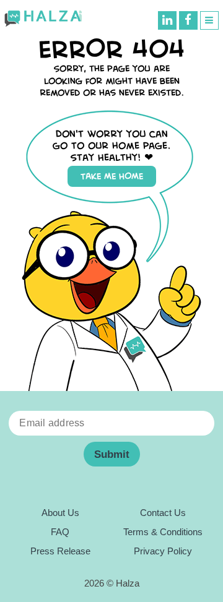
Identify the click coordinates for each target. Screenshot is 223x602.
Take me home (112, 176)
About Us (60, 513)
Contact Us (163, 513)
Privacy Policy (163, 551)
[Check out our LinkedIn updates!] (167, 20)
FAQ (60, 532)
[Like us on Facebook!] (188, 20)
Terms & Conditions (163, 532)
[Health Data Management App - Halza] (43, 19)
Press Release (60, 551)
